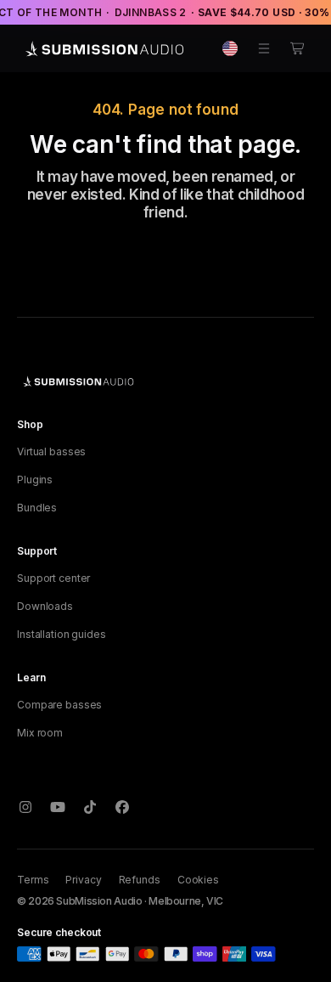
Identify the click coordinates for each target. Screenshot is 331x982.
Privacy (83, 879)
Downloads (45, 606)
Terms (32, 879)
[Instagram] (25, 807)
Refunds (139, 879)
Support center (53, 578)
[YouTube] (57, 807)
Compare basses (59, 704)
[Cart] (298, 48)
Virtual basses (51, 451)
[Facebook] (122, 807)
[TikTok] (89, 807)
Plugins (35, 479)
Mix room (40, 732)
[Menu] (264, 48)
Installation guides (61, 634)
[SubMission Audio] (102, 48)
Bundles (37, 507)
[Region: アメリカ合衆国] (230, 48)
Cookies (198, 879)
